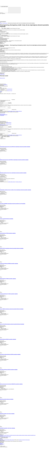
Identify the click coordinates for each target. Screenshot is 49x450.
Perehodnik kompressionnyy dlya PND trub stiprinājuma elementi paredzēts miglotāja (15, 146)
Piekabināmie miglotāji (3, 435)
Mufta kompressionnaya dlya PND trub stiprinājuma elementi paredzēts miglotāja (14, 159)
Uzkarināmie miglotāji (16, 435)
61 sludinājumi (5, 84)
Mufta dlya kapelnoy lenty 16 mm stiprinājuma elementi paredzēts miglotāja (13, 172)
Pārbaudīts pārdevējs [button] (3, 121)
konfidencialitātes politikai (11, 111)
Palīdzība (4, 436)
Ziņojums (9, 131)
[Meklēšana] (14, 10)
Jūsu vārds (9, 102)
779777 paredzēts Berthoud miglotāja (6, 218)
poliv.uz (1, 91)
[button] (24, 17)
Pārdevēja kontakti (8, 436)
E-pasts (9, 129)
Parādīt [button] (6, 90)
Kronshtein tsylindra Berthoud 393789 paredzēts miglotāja (10, 354)
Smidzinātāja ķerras (32, 435)
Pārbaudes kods (14, 109)
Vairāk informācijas (2, 124)
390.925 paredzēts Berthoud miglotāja (6, 399)
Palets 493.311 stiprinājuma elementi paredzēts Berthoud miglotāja (11, 248)
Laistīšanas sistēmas (22, 435)
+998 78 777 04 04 (9, 90)
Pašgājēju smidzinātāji (9, 435)
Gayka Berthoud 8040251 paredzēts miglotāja (8, 339)
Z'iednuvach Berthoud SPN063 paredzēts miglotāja (9, 263)
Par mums (1, 436)
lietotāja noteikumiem (19, 111)
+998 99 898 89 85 (8, 122)
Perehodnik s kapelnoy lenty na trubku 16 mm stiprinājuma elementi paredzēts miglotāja (15, 189)
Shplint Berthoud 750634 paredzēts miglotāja (8, 278)
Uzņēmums (9, 103)
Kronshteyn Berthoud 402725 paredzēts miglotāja (8, 369)
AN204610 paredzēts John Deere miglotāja (7, 428)
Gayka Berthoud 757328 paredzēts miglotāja (8, 233)
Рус (1, 438)
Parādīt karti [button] (13, 99)
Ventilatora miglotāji (27, 435)
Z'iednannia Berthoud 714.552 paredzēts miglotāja (9, 293)
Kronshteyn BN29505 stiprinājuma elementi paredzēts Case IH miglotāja (12, 203)
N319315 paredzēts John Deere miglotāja (7, 413)
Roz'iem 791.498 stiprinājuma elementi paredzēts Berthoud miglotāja (12, 324)
